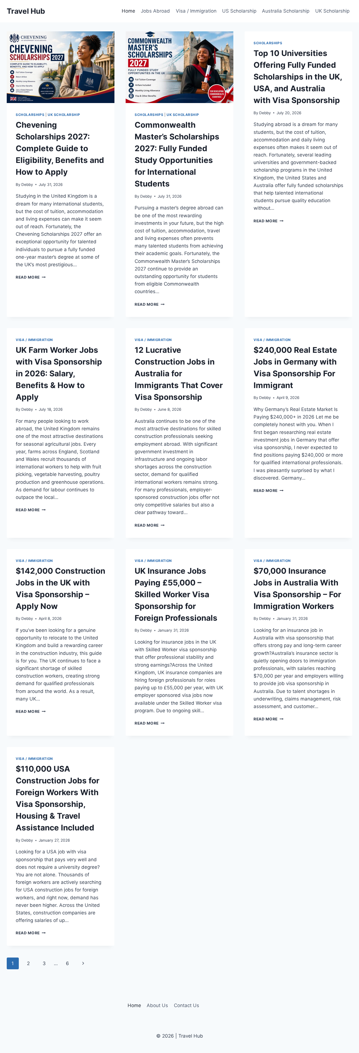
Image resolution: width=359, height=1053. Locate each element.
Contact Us (186, 1005)
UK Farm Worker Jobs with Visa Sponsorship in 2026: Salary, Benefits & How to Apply (59, 373)
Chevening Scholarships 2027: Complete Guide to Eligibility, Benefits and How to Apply (60, 148)
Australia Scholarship (285, 11)
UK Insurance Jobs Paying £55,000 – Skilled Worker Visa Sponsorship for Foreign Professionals (176, 594)
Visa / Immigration (196, 11)
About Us (157, 1005)
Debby (27, 184)
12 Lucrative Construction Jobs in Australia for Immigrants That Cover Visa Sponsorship (179, 373)
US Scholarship (239, 11)
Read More (31, 277)
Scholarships (30, 115)
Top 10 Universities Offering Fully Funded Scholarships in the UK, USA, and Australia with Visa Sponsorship (298, 76)
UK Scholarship (332, 11)
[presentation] (60, 67)
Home (128, 11)
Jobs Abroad (155, 11)
